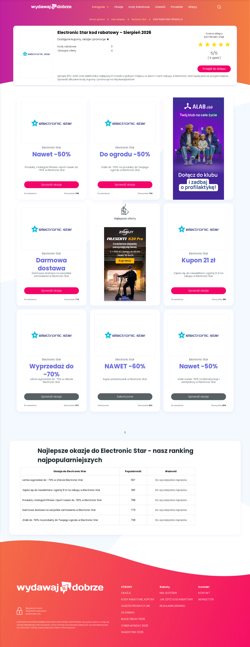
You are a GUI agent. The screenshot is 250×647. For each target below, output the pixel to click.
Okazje (118, 7)
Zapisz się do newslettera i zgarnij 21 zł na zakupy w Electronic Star (198, 275)
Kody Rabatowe (139, 7)
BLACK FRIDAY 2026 (133, 619)
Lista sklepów (118, 19)
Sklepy (192, 7)
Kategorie (98, 7)
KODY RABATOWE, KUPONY (137, 599)
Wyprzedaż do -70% (51, 370)
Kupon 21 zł (198, 260)
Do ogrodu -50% (125, 154)
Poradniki (177, 7)
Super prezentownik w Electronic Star (125, 379)
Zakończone (125, 397)
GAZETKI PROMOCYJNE (135, 606)
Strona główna (97, 19)
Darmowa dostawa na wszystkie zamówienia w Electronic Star (51, 275)
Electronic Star (139, 19)
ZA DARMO (128, 612)
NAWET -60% (125, 366)
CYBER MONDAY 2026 (134, 626)
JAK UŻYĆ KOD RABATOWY (176, 599)
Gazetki (160, 7)
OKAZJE (126, 593)
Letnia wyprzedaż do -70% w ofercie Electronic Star (51, 381)
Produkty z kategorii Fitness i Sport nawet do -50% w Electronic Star (51, 169)
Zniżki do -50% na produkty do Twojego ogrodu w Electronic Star (125, 169)
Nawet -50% (51, 154)
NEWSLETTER (206, 599)
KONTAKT (204, 593)
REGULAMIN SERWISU (172, 606)
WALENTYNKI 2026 (132, 632)
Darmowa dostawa (51, 264)
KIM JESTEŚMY (168, 593)
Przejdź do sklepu (214, 69)
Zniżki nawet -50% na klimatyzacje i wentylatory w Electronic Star (199, 381)
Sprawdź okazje (51, 185)
